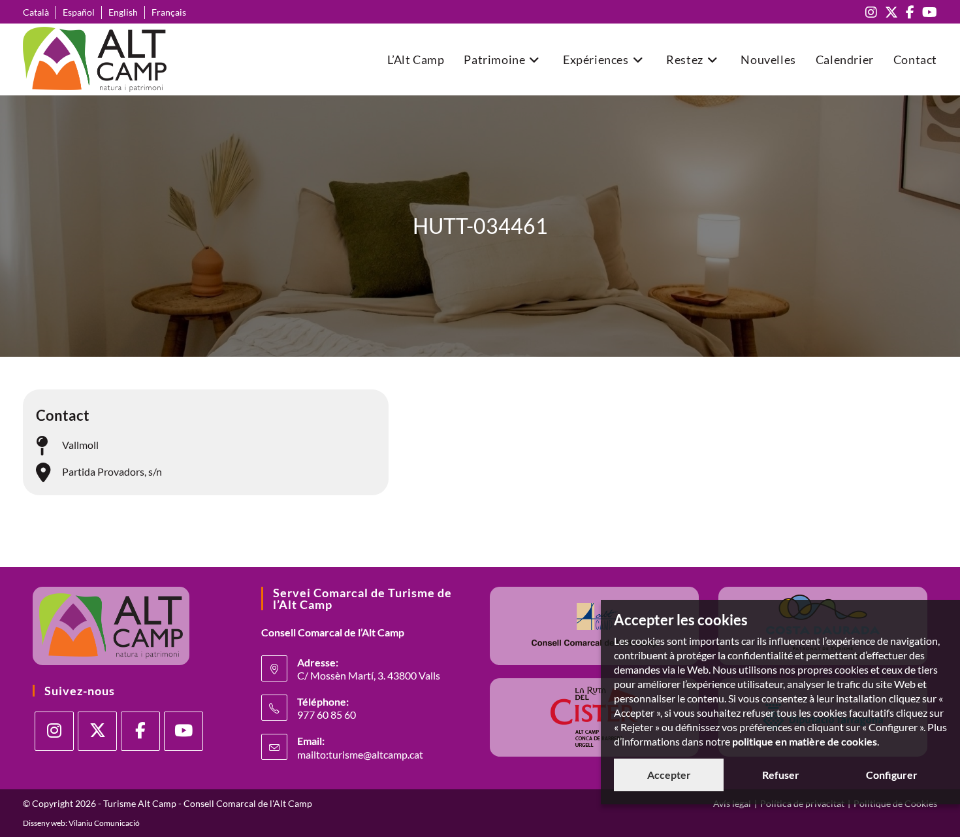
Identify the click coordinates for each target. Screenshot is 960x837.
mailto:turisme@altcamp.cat (360, 754)
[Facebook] (140, 731)
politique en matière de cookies (804, 741)
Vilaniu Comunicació (104, 823)
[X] (97, 731)
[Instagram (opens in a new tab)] (871, 12)
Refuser (780, 774)
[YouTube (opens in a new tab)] (927, 12)
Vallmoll (80, 444)
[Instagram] (54, 731)
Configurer (892, 774)
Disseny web (44, 823)
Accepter (669, 774)
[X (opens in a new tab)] (891, 12)
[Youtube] (183, 731)
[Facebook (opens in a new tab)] (910, 12)
